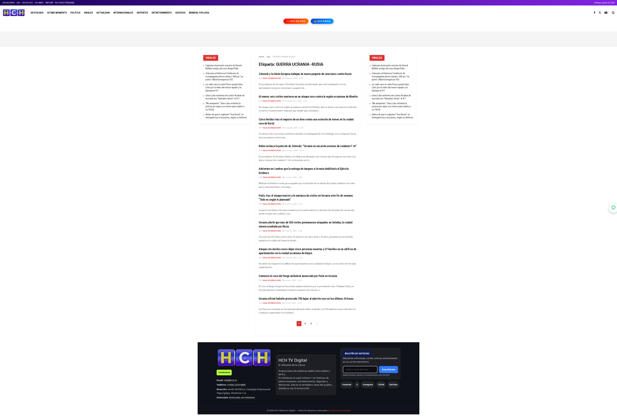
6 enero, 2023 (290, 280)
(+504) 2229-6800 (236, 384)
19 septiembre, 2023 (293, 101)
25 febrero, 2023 (291, 150)
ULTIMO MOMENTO (57, 12)
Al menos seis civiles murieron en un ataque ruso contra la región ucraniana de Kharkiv (308, 96)
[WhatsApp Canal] (613, 208)
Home (261, 57)
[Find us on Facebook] (594, 13)
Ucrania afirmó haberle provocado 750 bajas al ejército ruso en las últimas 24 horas (306, 298)
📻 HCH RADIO (322, 21)
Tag (268, 57)
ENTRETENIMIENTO (162, 12)
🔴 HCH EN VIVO (296, 21)
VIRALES (88, 12)
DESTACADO (37, 12)
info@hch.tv (230, 380)
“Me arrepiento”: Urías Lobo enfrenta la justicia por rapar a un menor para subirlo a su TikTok (225, 106)
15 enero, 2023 (290, 204)
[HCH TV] (244, 357)
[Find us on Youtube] (605, 13)
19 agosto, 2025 (290, 78)
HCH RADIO (39, 3)
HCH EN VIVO (27, 3)
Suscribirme (388, 369)
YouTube (393, 384)
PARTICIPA (49, 3)
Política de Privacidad (340, 410)
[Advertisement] (308, 38)
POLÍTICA (75, 12)
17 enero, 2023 (290, 177)
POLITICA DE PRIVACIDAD (64, 3)
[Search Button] (613, 13)
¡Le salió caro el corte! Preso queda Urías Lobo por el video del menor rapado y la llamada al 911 (224, 87)
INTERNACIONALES (123, 12)
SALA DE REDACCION (272, 78)
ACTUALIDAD (103, 12)
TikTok (381, 384)
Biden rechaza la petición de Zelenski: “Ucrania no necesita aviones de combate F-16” (308, 146)
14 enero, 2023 (290, 231)
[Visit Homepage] (13, 13)
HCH (18, 3)
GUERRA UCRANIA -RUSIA (283, 57)
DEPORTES (142, 12)
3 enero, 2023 (290, 303)
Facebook (346, 384)
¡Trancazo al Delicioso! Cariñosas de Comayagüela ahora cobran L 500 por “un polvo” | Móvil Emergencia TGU (224, 76)
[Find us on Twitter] (599, 13)
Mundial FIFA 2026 (199, 12)
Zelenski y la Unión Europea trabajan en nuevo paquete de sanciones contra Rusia (305, 74)
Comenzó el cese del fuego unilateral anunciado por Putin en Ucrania (298, 276)
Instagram (368, 384)
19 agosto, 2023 (290, 128)
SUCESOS (180, 12)
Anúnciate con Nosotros (242, 397)
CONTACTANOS (8, 3)
